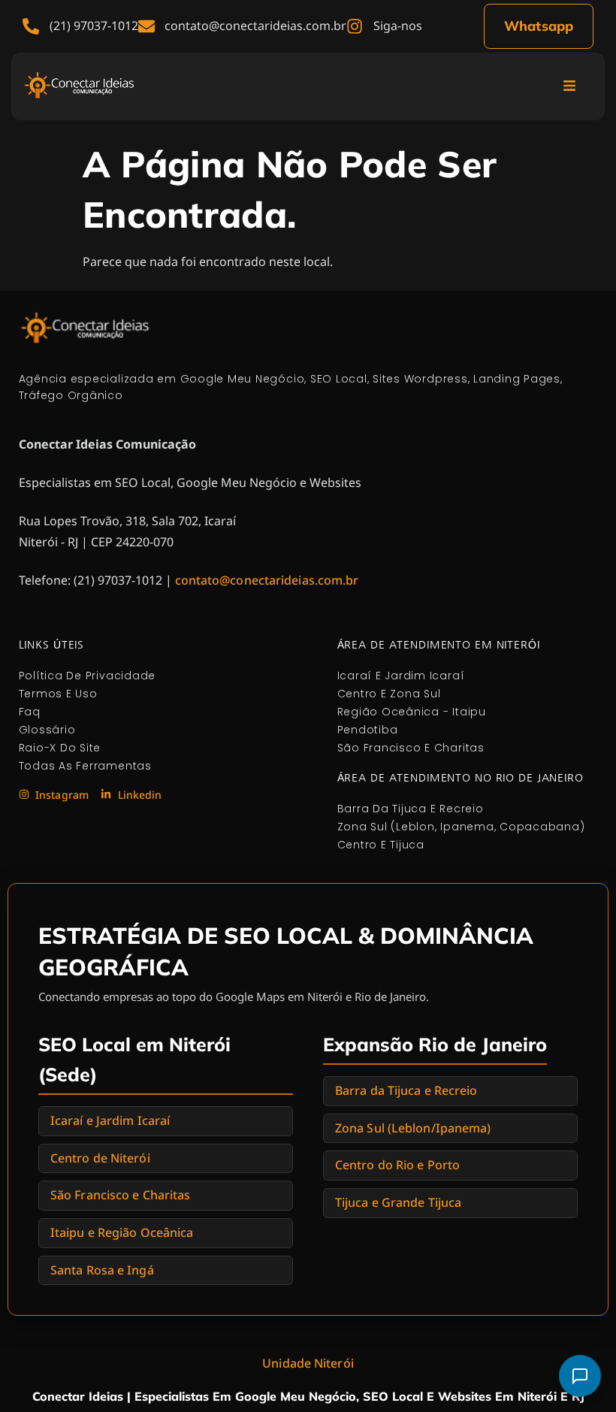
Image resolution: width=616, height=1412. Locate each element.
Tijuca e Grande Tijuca (398, 1202)
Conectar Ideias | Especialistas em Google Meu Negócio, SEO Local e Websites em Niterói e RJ (308, 1396)
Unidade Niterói (308, 1363)
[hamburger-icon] (569, 87)
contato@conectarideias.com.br (267, 580)
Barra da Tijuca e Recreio (406, 1090)
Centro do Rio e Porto (397, 1165)
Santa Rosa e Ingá (102, 1270)
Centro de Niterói (100, 1158)
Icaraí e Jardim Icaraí (110, 1120)
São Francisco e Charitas (120, 1195)
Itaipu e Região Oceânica (121, 1232)
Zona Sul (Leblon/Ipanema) (413, 1128)
